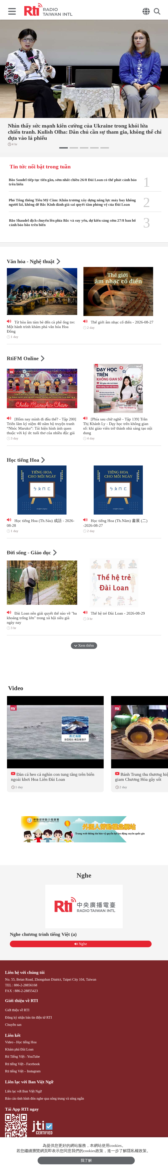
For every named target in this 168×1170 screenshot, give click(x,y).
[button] (63, 148)
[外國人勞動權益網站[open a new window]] (83, 829)
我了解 (86, 1160)
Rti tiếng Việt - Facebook (22, 1064)
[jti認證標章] (42, 1128)
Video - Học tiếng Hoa (21, 1042)
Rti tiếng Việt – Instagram (22, 1071)
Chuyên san (13, 1025)
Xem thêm (85, 645)
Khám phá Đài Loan (19, 1049)
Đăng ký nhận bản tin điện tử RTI (28, 1017)
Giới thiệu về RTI (21, 1000)
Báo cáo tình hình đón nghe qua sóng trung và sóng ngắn (44, 1098)
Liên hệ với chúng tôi (25, 972)
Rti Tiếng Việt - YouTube (22, 1056)
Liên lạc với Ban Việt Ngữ (29, 1081)
